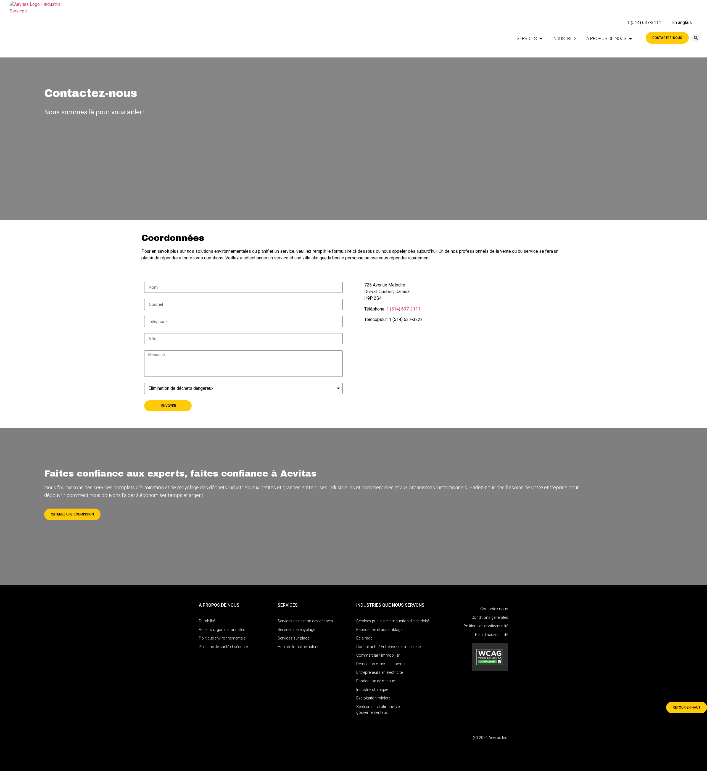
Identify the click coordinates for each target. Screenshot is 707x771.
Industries (564, 38)
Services (527, 38)
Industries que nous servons (390, 605)
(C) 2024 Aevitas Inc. (490, 737)
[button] (696, 38)
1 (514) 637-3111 (644, 22)
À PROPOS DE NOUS (219, 605)
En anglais (682, 22)
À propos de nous (606, 38)
